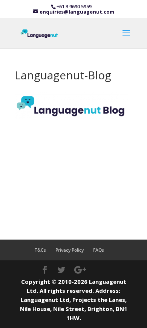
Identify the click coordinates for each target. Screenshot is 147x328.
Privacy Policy (69, 250)
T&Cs (40, 250)
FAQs (98, 250)
